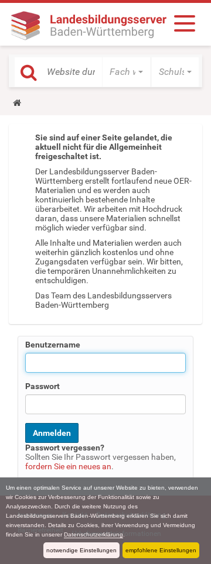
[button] (126, 72)
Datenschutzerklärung (93, 534)
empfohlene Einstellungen (160, 550)
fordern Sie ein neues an (68, 466)
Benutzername (52, 344)
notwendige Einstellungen (81, 550)
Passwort (42, 386)
